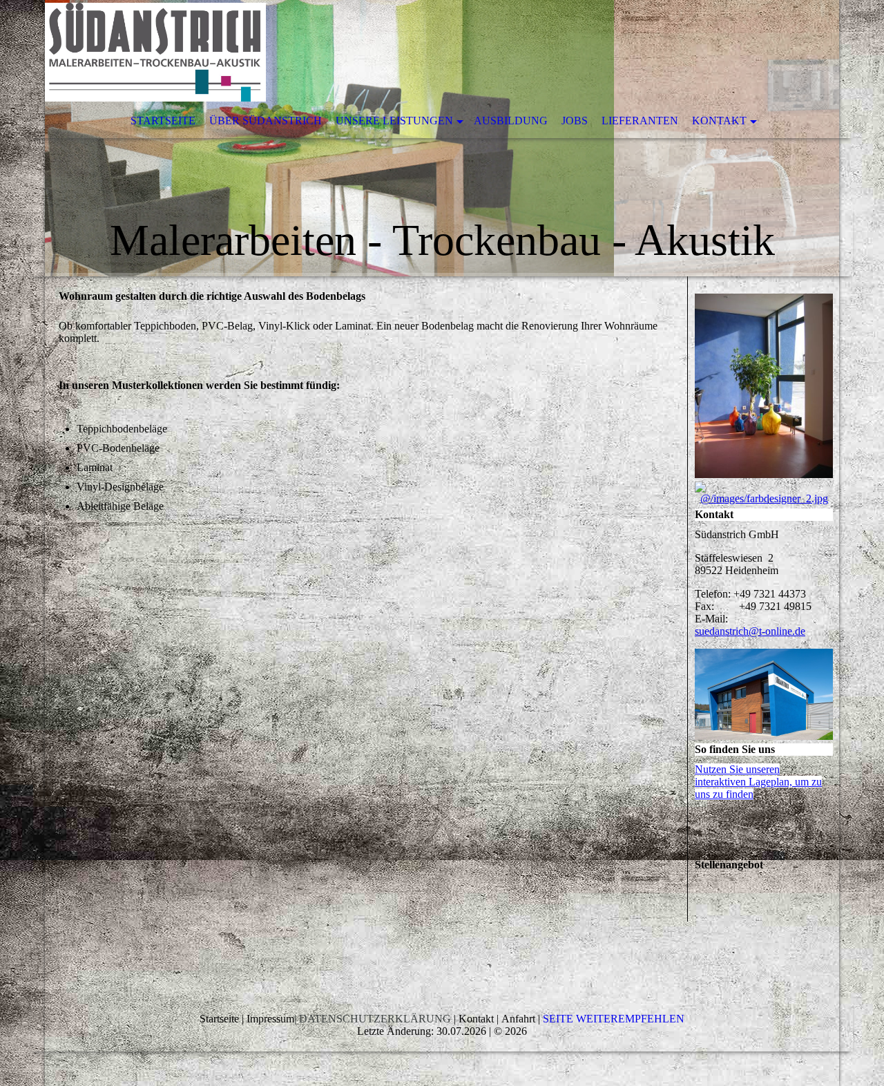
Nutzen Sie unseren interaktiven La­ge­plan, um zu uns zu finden (758, 781)
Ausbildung (511, 120)
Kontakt (719, 120)
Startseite (163, 120)
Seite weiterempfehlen (613, 1019)
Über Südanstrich (265, 120)
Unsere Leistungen (394, 120)
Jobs (574, 120)
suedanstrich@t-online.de (750, 631)
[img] (442, 138)
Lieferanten (640, 120)
